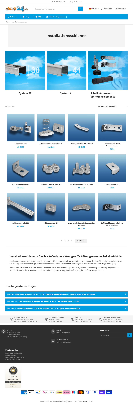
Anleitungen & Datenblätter (15, 357)
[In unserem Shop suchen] (80, 9)
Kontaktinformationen (59, 401)
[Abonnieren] (129, 335)
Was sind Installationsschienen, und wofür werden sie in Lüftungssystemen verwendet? (43, 308)
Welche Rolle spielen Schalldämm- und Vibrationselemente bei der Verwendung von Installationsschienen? (51, 294)
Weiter (79, 241)
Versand (91, 401)
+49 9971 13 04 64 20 (58, 2)
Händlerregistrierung (12, 360)
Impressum (70, 401)
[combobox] (58, 9)
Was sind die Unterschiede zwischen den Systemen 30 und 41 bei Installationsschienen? (43, 301)
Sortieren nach (103, 106)
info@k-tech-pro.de (75, 2)
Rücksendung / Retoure (13, 353)
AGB (76, 401)
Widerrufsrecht (83, 401)
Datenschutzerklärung (46, 401)
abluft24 (63, 398)
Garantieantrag (10, 355)
